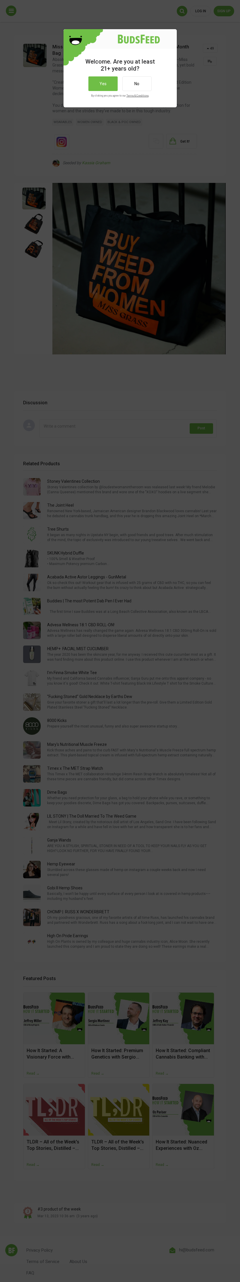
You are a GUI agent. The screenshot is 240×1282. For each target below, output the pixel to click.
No (136, 83)
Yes (103, 83)
